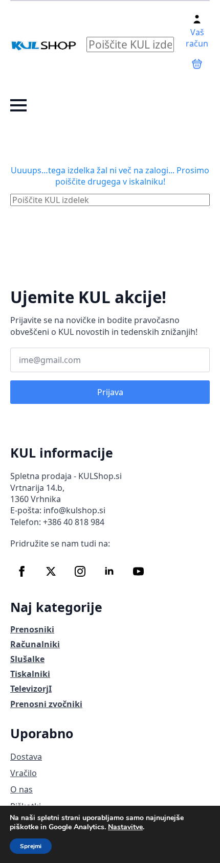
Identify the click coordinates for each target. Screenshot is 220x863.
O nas (21, 789)
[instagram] (80, 571)
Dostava (26, 756)
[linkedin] (109, 571)
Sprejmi (30, 846)
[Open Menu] (18, 105)
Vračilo (23, 773)
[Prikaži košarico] (197, 64)
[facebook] (21, 571)
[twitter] (50, 571)
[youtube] (138, 571)
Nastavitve (125, 827)
